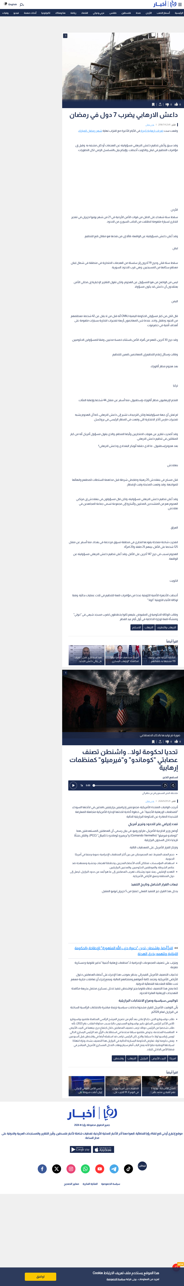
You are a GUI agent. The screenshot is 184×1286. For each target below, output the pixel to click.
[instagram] (70, 1168)
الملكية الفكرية (90, 1183)
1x (81, 785)
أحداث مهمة (30, 13)
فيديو (16, 13)
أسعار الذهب (163, 13)
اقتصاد (84, 13)
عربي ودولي (98, 13)
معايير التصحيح (71, 1183)
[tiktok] (128, 1168)
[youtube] (99, 1168)
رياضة (73, 13)
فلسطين (126, 13)
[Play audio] (73, 785)
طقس (112, 13)
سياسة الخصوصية (116, 1279)
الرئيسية (179, 13)
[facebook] (42, 1168)
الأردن (149, 13)
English (12, 4)
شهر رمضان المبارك (90, 130)
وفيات (5, 13)
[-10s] (165, 785)
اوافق (40, 1276)
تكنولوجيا (45, 13)
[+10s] (173, 785)
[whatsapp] (85, 1168)
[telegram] (114, 1168)
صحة (138, 13)
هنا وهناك (60, 13)
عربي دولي (149, 124)
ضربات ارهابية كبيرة (151, 130)
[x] (56, 1168)
